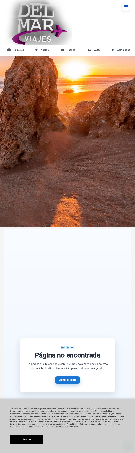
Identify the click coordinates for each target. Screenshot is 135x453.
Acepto (26, 439)
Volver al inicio (67, 379)
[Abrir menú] (126, 7)
